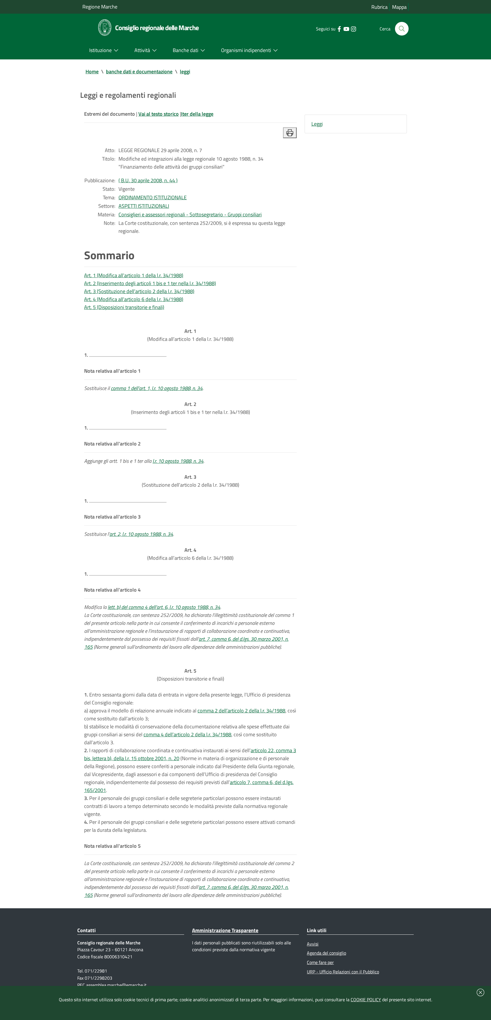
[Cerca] (402, 29)
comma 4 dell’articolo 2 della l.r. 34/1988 (187, 734)
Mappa (399, 7)
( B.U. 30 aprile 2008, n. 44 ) (148, 180)
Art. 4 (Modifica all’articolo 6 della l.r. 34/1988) (133, 299)
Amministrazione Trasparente (225, 930)
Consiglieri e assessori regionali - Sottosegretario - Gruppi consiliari (190, 214)
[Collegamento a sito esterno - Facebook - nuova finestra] (339, 28)
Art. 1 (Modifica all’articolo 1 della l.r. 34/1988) (133, 275)
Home (92, 71)
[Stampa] (290, 132)
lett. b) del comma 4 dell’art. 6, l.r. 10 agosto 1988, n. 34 (164, 607)
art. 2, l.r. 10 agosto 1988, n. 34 (141, 534)
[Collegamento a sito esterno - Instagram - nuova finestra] (353, 28)
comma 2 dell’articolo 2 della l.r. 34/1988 (241, 710)
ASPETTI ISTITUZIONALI (143, 206)
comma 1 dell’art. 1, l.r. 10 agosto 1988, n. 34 (157, 388)
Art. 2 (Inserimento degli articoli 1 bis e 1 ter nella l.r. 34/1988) (150, 283)
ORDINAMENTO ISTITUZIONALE (152, 197)
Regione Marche (99, 7)
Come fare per (320, 962)
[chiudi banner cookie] (480, 992)
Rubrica (379, 7)
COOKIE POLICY (366, 999)
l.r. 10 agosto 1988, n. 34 (178, 461)
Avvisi (313, 943)
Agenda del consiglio (326, 952)
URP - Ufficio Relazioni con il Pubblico (343, 971)
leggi (185, 71)
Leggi (317, 124)
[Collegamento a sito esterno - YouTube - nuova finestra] (346, 28)
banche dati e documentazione (139, 71)
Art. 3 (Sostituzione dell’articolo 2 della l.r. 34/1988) (139, 291)
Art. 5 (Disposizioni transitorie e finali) (124, 307)
